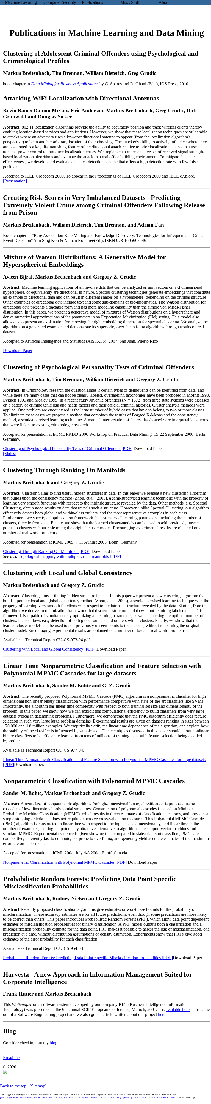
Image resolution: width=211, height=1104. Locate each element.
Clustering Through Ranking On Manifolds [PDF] (46, 551)
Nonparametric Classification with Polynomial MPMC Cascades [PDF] (65, 862)
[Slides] (9, 453)
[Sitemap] (38, 1086)
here (161, 1014)
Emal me (11, 1057)
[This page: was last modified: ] (60, 1097)
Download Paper (17, 350)
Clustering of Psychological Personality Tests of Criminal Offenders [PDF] (67, 448)
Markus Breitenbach (165, 1097)
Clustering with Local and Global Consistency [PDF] (49, 649)
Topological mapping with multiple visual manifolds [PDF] (70, 556)
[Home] (127, 1097)
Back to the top (13, 1086)
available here (178, 1009)
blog (53, 1042)
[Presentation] (15, 181)
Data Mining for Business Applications (64, 83)
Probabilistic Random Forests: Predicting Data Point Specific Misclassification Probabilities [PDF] (88, 957)
